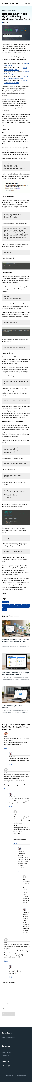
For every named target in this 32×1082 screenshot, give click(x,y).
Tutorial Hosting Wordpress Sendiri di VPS (15, 605)
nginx (8, 99)
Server (6, 602)
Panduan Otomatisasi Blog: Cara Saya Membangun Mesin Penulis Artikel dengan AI (15, 641)
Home (3, 10)
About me (5, 1050)
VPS (5, 609)
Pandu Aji (6, 22)
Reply (6, 749)
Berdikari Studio (21, 1075)
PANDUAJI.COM (10, 3)
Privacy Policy (6, 1053)
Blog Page (8, 10)
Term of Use (6, 1055)
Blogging (14, 10)
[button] (26, 4)
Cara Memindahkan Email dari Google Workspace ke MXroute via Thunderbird (15, 674)
